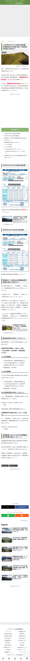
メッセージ (22, 652)
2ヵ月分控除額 (8, 146)
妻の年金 (8, 643)
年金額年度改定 (8, 633)
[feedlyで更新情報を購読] (8, 515)
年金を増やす (7, 638)
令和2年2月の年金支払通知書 (11, 135)
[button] (26, 373)
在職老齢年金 (7, 640)
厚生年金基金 (7, 645)
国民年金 (22, 633)
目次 (13, 129)
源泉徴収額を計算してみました (12, 142)
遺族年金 (22, 645)
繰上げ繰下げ (22, 638)
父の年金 (22, 643)
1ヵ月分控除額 (8, 144)
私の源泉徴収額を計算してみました (13, 149)
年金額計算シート (7, 647)
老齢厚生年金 (22, 636)
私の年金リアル (13, 465)
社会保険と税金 (8, 636)
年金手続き (5, 465)
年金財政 (8, 649)
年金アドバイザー (22, 649)
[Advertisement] (15, 21)
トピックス (8, 631)
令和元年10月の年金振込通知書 (12, 133)
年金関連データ (8, 652)
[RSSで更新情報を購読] (22, 515)
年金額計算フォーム (22, 647)
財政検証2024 (22, 631)
